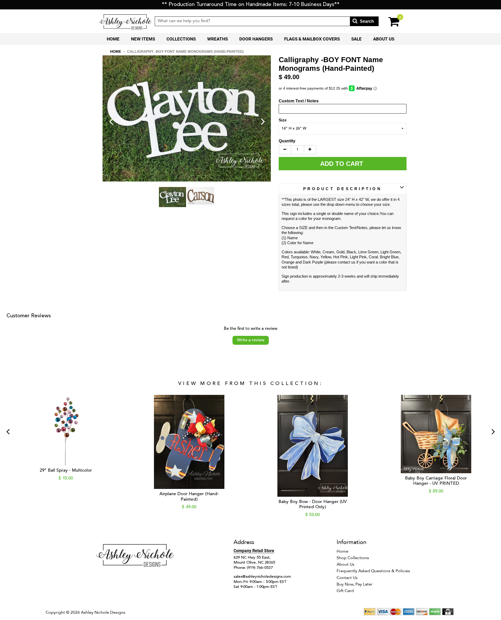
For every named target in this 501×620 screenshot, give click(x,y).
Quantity (287, 141)
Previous (111, 121)
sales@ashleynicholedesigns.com (262, 577)
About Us (383, 39)
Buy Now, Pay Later (355, 584)
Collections (181, 39)
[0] (390, 21)
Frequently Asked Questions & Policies (373, 571)
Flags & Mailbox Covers (312, 39)
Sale (356, 39)
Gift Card (345, 591)
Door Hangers (256, 39)
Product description (342, 188)
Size (283, 120)
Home (113, 39)
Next (263, 121)
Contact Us (347, 578)
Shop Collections (353, 558)
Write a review (250, 340)
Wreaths (217, 39)
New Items (143, 39)
